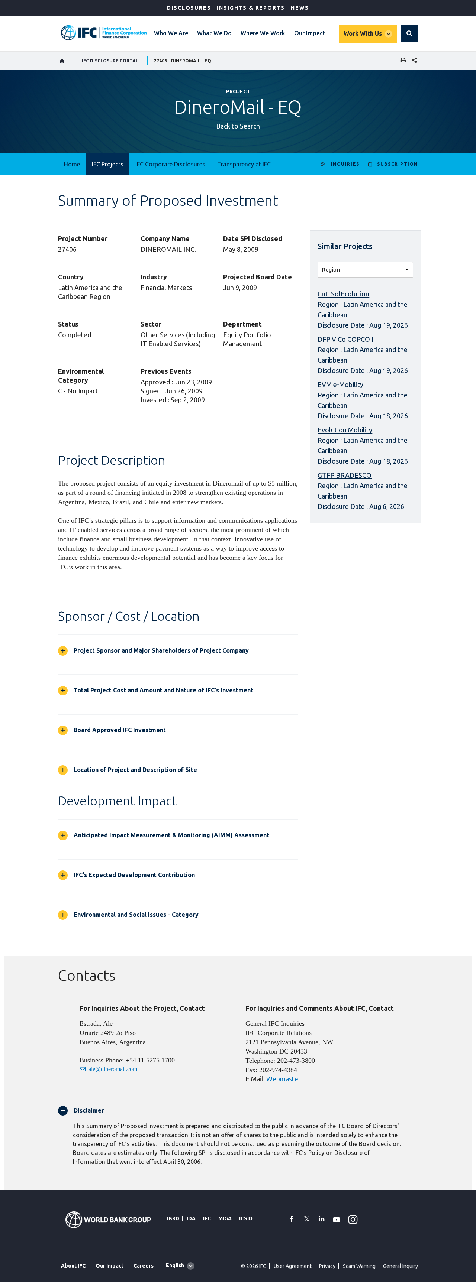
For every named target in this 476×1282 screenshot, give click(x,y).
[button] (409, 33)
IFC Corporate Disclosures (170, 164)
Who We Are (171, 33)
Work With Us (363, 33)
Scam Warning (359, 1266)
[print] (401, 61)
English (175, 1265)
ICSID (246, 1218)
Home (72, 164)
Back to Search (238, 126)
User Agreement (293, 1266)
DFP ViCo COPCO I (345, 339)
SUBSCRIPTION (397, 164)
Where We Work (263, 33)
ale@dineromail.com (113, 1069)
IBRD (173, 1218)
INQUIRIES (345, 164)
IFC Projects (107, 164)
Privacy (327, 1266)
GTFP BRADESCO (345, 475)
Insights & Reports (251, 8)
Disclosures (189, 8)
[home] (62, 61)
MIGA (225, 1218)
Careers (144, 1266)
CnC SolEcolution (343, 294)
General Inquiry (400, 1266)
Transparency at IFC (244, 164)
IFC (207, 1218)
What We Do (214, 33)
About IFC (73, 1266)
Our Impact (309, 33)
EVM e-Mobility (340, 384)
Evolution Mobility (345, 430)
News (300, 8)
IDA (191, 1218)
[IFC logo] (103, 33)
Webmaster (283, 1079)
